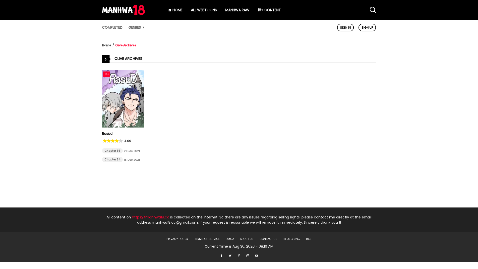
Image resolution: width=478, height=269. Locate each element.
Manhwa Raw (237, 9)
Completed (112, 27)
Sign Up (367, 27)
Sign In (345, 27)
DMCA (230, 239)
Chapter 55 (112, 151)
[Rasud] (123, 126)
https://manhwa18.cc (150, 217)
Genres (135, 27)
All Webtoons (204, 9)
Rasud (107, 133)
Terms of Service (207, 239)
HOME (177, 9)
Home (106, 45)
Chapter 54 (112, 159)
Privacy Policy (177, 239)
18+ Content (269, 9)
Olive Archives (125, 45)
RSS (308, 239)
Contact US (268, 239)
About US (246, 239)
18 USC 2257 (291, 239)
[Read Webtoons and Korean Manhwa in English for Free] (123, 13)
